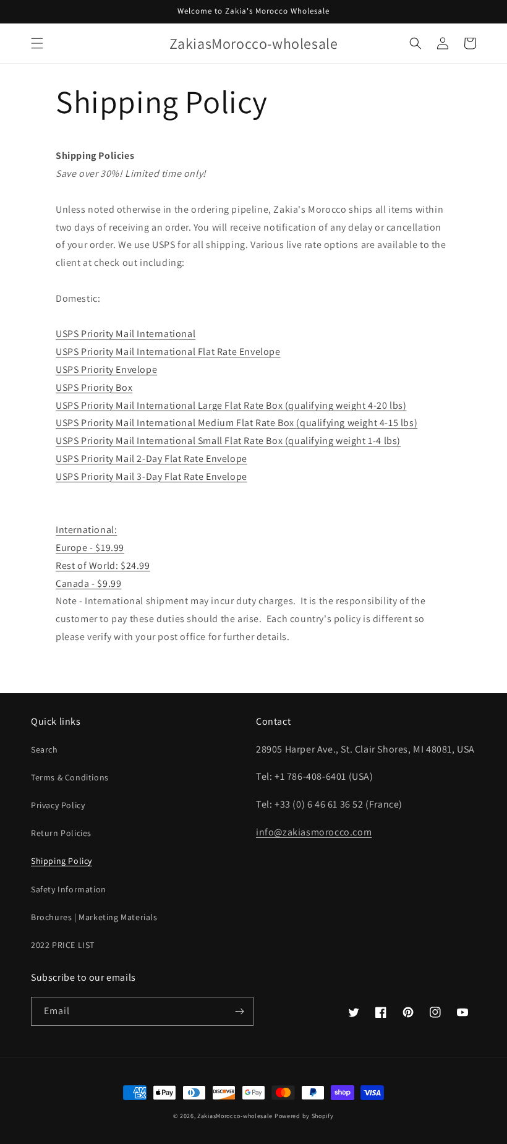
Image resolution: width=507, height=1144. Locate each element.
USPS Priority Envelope (106, 369)
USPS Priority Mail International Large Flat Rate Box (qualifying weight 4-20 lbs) (231, 405)
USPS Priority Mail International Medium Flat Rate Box (176, 422)
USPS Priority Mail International (125, 333)
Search (44, 749)
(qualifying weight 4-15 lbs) (356, 422)
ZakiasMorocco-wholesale (235, 1116)
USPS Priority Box (94, 387)
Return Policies (61, 833)
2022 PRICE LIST (63, 944)
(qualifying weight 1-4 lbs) (343, 440)
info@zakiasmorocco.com (314, 832)
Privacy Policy (58, 805)
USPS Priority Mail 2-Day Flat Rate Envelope (151, 458)
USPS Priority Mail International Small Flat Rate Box (170, 440)
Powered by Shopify (304, 1116)
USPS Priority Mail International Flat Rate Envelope (168, 351)
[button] (37, 43)
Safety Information (68, 889)
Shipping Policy (61, 860)
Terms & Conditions (70, 777)
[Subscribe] (239, 1011)
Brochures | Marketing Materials (94, 917)
